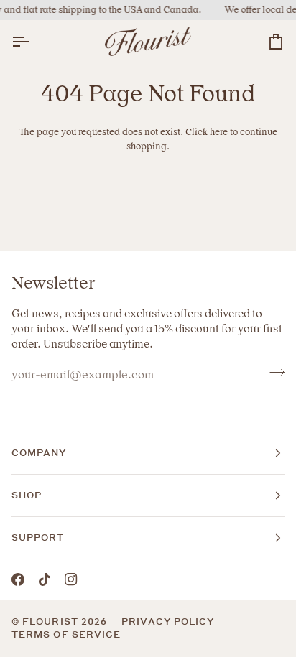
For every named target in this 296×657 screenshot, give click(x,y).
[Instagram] (71, 579)
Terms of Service (66, 634)
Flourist (51, 621)
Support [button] (38, 537)
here (219, 131)
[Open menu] (33, 42)
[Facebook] (17, 579)
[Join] (273, 372)
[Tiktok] (44, 579)
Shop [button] (26, 495)
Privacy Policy (167, 621)
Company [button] (39, 452)
